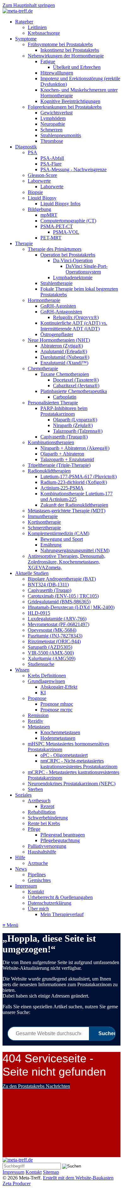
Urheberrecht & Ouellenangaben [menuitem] (60, 897)
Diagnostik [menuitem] (26, 146)
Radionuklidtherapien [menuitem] (49, 471)
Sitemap (51, 1172)
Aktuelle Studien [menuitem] (32, 573)
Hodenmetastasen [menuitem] (57, 738)
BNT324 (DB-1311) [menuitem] (48, 584)
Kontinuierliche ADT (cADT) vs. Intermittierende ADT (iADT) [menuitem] (73, 325)
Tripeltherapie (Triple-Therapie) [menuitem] (59, 465)
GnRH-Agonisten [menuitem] (58, 306)
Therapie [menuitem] (24, 243)
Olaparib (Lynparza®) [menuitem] (75, 419)
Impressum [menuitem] (26, 886)
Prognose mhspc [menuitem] (56, 704)
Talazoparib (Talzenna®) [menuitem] (77, 431)
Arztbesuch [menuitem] (39, 800)
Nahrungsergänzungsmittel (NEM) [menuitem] (74, 550)
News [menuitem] (21, 869)
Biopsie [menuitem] (35, 192)
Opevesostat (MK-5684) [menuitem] (52, 630)
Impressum (13, 1172)
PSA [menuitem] (32, 152)
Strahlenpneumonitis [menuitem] (60, 135)
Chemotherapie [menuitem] (43, 368)
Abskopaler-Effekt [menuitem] (58, 687)
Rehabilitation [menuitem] (42, 812)
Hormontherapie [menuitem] (44, 300)
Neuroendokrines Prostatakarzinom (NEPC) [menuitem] (71, 783)
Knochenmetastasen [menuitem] (60, 732)
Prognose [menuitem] (37, 698)
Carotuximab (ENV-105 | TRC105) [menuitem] (63, 596)
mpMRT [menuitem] (48, 215)
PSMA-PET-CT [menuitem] (56, 226)
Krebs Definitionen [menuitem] (47, 675)
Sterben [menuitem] (35, 789)
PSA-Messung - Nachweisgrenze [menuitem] (73, 169)
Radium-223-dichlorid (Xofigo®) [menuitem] (73, 482)
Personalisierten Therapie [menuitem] (53, 402)
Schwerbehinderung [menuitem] (48, 817)
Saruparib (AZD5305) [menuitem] (50, 647)
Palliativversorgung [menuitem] (47, 846)
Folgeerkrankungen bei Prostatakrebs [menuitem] (65, 107)
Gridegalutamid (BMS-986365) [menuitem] (59, 601)
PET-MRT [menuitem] (51, 237)
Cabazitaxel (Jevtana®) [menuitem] (76, 385)
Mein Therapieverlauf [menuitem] (62, 914)
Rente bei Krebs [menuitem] (44, 823)
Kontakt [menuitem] (36, 891)
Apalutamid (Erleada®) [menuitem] (63, 351)
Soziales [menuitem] (23, 795)
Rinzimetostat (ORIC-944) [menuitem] (54, 641)
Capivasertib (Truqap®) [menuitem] (64, 436)
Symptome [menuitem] (26, 38)
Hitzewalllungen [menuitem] (56, 72)
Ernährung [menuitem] (51, 544)
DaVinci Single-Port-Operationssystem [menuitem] (87, 269)
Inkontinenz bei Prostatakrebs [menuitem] (69, 50)
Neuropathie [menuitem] (52, 124)
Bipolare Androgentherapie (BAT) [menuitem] (62, 579)
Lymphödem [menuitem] (53, 118)
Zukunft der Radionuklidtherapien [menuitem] (74, 505)
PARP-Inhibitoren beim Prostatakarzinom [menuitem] (63, 411)
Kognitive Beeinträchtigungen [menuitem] (70, 101)
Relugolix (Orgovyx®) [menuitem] (76, 317)
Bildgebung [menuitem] (39, 209)
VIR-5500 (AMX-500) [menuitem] (51, 652)
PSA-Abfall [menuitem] (52, 158)
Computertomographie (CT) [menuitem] (68, 220)
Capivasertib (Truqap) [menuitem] (49, 590)
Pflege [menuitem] (34, 829)
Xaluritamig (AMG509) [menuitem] (51, 658)
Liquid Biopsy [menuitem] (42, 198)
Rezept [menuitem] (47, 806)
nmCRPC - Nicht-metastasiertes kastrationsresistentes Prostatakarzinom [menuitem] (78, 763)
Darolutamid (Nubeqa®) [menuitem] (64, 357)
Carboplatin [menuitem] (64, 397)
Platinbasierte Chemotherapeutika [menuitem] (73, 391)
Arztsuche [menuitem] (38, 863)
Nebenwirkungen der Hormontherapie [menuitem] (66, 55)
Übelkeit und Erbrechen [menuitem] (77, 67)
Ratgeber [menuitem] (24, 21)
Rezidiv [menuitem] (35, 721)
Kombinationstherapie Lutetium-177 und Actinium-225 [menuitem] (76, 496)
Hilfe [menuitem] (20, 857)
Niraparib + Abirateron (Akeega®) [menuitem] (74, 448)
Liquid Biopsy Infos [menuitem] (60, 203)
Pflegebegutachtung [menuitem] (60, 840)
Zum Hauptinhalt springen (29, 5)
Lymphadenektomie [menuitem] (72, 277)
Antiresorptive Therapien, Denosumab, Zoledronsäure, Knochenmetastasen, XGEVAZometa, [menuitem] (66, 561)
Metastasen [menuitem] (39, 726)
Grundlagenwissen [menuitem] (46, 681)
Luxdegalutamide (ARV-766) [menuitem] (57, 618)
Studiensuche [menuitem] (41, 664)
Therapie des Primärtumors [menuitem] (54, 249)
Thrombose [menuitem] (51, 141)
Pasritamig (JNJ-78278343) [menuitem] (55, 635)
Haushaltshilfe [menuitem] (42, 851)
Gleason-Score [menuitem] (42, 175)
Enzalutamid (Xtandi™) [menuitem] (64, 362)
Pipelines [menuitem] (37, 874)
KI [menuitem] (43, 692)
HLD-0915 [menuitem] (39, 613)
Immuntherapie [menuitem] (43, 516)
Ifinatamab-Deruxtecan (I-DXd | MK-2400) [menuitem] (71, 607)
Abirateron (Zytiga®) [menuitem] (61, 345)
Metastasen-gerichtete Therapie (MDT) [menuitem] (66, 510)
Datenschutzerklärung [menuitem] (49, 903)
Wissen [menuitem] (22, 670)
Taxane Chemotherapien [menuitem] (64, 374)
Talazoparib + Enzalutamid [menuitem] (67, 459)
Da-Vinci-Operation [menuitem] (73, 260)
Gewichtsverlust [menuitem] (56, 112)
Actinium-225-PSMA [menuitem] (62, 488)
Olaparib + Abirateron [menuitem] (62, 453)
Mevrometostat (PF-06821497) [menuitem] (58, 624)
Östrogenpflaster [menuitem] (56, 334)
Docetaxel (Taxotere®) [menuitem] (76, 380)
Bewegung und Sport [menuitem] (61, 539)
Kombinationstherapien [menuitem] (51, 442)
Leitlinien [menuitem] (37, 27)
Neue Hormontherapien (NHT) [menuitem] (59, 340)
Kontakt (34, 1172)
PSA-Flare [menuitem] (51, 163)
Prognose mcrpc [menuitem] (56, 709)
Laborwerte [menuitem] (39, 181)
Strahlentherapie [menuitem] (56, 283)
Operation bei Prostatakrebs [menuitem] (67, 254)
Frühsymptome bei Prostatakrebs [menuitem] (60, 44)
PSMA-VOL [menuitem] (66, 232)
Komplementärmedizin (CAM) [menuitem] (58, 533)
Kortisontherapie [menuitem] (44, 522)
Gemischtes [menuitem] (39, 880)
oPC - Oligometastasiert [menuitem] (64, 755)
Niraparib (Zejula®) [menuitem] (73, 425)
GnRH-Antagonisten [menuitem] (61, 311)
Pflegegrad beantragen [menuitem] (62, 834)
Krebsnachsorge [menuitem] (44, 33)
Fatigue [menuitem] (47, 61)
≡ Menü (10, 925)
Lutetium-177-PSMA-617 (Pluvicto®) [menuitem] (78, 476)
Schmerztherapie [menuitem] (44, 527)
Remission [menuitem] (38, 715)
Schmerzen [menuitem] (51, 129)
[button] (36, 1086)
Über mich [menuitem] (38, 908)
